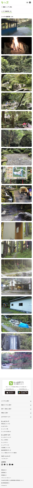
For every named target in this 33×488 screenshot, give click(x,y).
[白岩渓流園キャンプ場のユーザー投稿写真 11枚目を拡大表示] (16, 212)
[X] (7, 464)
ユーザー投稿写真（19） (6, 11)
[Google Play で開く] (23, 392)
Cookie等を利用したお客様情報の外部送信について (12, 480)
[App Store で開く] (10, 392)
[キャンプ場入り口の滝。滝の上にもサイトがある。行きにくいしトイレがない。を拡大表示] (16, 342)
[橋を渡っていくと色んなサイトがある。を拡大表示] (16, 268)
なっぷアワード (4, 445)
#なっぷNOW (4, 439)
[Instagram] (2, 464)
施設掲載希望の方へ (5, 450)
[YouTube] (12, 464)
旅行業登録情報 (4, 482)
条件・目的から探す (6, 408)
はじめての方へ (4, 426)
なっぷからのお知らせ (6, 431)
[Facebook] (10, 464)
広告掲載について (5, 447)
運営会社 (3, 470)
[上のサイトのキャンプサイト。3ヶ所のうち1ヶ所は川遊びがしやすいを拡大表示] (16, 27)
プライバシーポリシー (6, 477)
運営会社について (5, 423)
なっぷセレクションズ (6, 437)
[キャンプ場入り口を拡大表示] (16, 360)
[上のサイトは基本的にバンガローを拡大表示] (16, 249)
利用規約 (3, 475)
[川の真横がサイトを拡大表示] (16, 193)
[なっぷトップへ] (4, 2)
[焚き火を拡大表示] (16, 45)
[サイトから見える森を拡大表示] (16, 138)
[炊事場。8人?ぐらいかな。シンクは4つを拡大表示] (16, 286)
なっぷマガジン (4, 442)
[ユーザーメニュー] (29, 2)
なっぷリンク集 (4, 428)
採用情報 (3, 472)
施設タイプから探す (6, 405)
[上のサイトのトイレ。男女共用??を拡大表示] (16, 230)
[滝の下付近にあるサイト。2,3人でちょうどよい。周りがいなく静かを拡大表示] (16, 323)
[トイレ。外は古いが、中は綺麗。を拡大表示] (16, 305)
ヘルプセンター (4, 458)
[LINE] (4, 464)
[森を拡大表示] (16, 64)
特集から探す (4, 412)
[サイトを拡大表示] (16, 156)
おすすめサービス (5, 416)
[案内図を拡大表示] (16, 175)
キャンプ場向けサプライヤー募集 (8, 452)
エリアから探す (5, 401)
